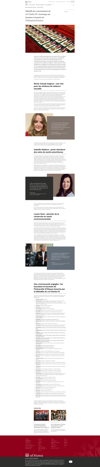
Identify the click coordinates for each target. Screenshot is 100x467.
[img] (28, 2)
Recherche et (41, 448)
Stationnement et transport (55, 443)
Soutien (28, 448)
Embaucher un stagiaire (29, 445)
